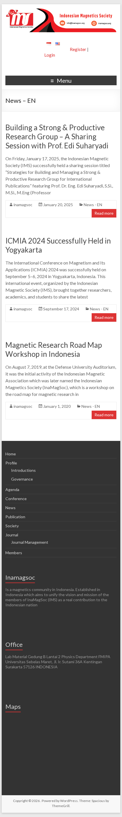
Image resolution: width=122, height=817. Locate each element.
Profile (11, 462)
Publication (15, 516)
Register (78, 49)
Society (12, 525)
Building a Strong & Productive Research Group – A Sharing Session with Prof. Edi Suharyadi (56, 136)
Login (49, 54)
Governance (22, 479)
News (10, 507)
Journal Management (29, 542)
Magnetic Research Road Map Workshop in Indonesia (53, 349)
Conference (16, 498)
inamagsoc (23, 204)
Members (13, 552)
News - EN (93, 204)
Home (10, 453)
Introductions (23, 470)
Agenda (12, 489)
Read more (103, 213)
